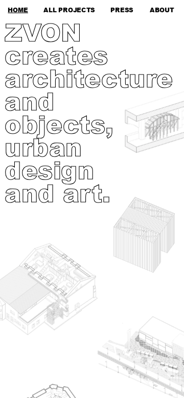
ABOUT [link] (162, 9)
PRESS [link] (121, 9)
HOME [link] (18, 9)
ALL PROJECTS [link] (69, 9)
